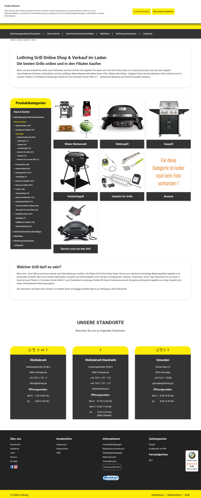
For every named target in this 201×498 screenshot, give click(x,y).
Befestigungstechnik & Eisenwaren (29, 117)
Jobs (12, 453)
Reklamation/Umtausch (113, 449)
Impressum (61, 444)
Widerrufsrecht (109, 457)
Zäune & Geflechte (25, 197)
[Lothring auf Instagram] (15, 467)
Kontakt (13, 461)
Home (13, 40)
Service (13, 457)
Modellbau (18, 236)
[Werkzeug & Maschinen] (34, 350)
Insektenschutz (24, 214)
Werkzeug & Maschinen (24, 241)
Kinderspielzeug (24, 226)
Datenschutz (62, 449)
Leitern (20, 189)
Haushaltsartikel (24, 202)
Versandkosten (109, 461)
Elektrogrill (23, 141)
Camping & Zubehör (25, 130)
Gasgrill (21, 145)
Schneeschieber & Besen (27, 206)
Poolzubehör (22, 164)
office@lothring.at (38, 383)
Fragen (77, 289)
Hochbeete (21, 177)
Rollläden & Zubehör (25, 222)
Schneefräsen (22, 193)
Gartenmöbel (23, 169)
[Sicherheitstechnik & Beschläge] (38, 350)
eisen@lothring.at (100, 388)
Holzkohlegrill (24, 148)
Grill (19, 134)
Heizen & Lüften (24, 185)
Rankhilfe (21, 218)
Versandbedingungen (112, 444)
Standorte (14, 449)
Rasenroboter (23, 126)
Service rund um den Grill (28, 159)
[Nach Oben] (199, 496)
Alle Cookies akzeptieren (163, 12)
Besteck (22, 156)
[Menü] (196, 452)
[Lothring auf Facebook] (12, 467)
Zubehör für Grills (25, 152)
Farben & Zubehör (25, 181)
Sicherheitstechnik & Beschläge (27, 232)
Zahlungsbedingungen (113, 453)
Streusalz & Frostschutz (27, 210)
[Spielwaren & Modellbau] (43, 350)
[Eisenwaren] (100, 350)
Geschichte (15, 444)
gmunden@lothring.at (162, 383)
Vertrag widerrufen (112, 467)
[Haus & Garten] (30, 350)
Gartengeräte (24, 173)
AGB (58, 453)
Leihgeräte (18, 245)
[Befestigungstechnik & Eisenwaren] (46, 350)
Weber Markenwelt (26, 137)
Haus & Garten (23, 40)
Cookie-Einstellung (141, 12)
